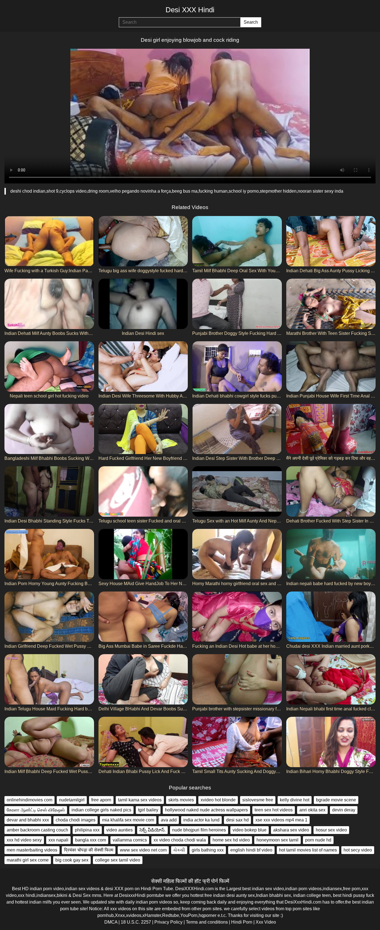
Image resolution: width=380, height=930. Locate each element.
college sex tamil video (117, 860)
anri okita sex (312, 810)
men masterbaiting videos (32, 850)
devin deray (343, 810)
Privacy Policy (168, 922)
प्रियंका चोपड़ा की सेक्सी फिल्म (88, 850)
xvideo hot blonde (218, 800)
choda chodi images (75, 820)
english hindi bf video (251, 850)
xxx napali (58, 840)
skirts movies (181, 800)
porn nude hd (318, 840)
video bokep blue (250, 830)
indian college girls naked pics (101, 810)
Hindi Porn (241, 922)
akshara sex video (291, 830)
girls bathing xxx (208, 850)
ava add (169, 820)
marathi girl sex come (28, 860)
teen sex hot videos (274, 810)
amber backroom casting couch (37, 830)
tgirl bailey (148, 810)
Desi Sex (82, 895)
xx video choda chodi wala (180, 840)
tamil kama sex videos (140, 800)
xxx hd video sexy (24, 840)
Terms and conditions (207, 922)
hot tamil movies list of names (308, 850)
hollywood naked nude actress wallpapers (206, 810)
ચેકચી (179, 850)
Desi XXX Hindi (190, 10)
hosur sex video (331, 830)
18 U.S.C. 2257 (136, 922)
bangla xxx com (90, 840)
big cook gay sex (71, 860)
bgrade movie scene (336, 800)
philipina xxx (87, 830)
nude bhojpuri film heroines (199, 830)
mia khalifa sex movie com (128, 820)
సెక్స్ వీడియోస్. (152, 830)
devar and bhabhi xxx (28, 820)
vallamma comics (130, 840)
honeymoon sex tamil (277, 840)
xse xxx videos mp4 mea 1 (281, 820)
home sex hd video (231, 840)
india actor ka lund (201, 820)
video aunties (119, 830)
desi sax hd (237, 820)
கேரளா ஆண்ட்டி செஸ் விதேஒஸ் (36, 810)
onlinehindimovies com (29, 800)
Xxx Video (266, 922)
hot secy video (358, 850)
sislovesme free (257, 800)
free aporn (101, 800)
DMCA (110, 922)
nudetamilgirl (72, 800)
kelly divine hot (294, 800)
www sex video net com (143, 850)
